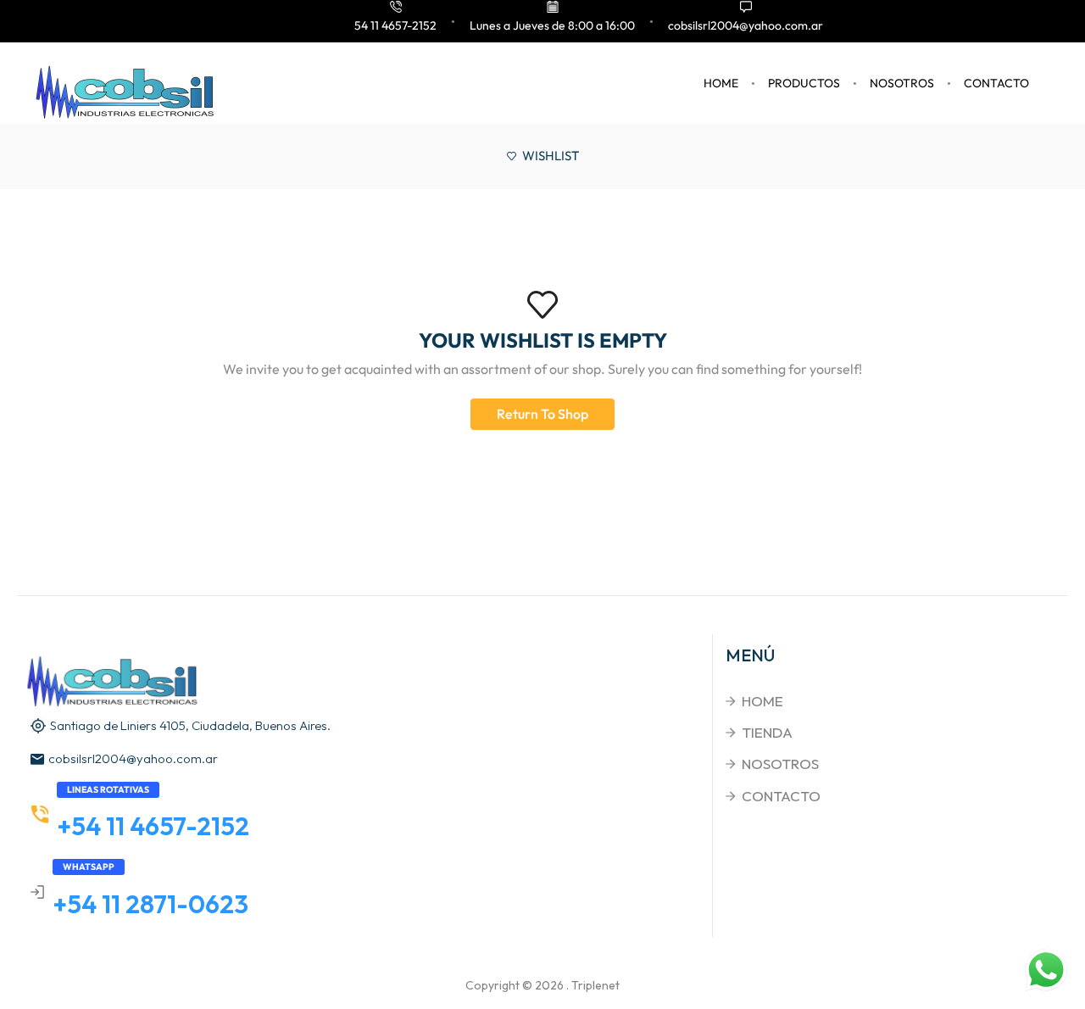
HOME (721, 83)
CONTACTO (996, 83)
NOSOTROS (902, 83)
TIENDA (767, 732)
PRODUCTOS (804, 83)
